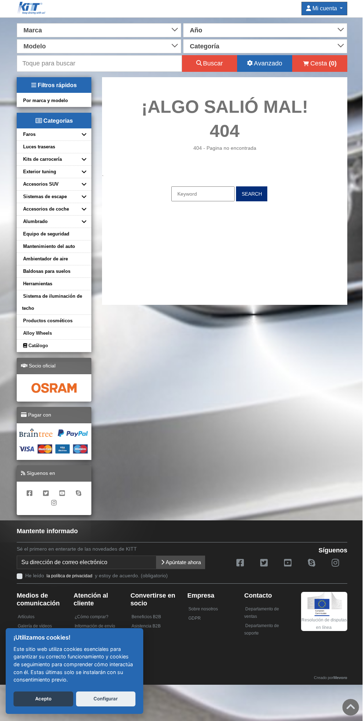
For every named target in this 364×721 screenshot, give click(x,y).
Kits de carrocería (42, 159)
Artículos (26, 616)
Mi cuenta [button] (324, 8)
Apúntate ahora (183, 562)
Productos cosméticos (48, 320)
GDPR (194, 618)
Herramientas (37, 283)
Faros (29, 134)
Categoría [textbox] (204, 46)
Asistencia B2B (146, 626)
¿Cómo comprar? (91, 616)
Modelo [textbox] (34, 46)
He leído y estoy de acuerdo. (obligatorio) (96, 575)
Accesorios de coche (46, 209)
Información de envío (95, 626)
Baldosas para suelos (46, 271)
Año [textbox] (196, 30)
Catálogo (37, 345)
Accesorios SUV (41, 184)
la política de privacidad (69, 575)
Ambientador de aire (45, 258)
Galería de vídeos (35, 626)
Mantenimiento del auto (49, 246)
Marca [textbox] (32, 30)
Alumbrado (35, 221)
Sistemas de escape (45, 196)
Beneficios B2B (146, 616)
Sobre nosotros (203, 608)
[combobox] (99, 29)
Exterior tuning (39, 171)
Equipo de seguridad (46, 234)
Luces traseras (39, 146)
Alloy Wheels (37, 333)
